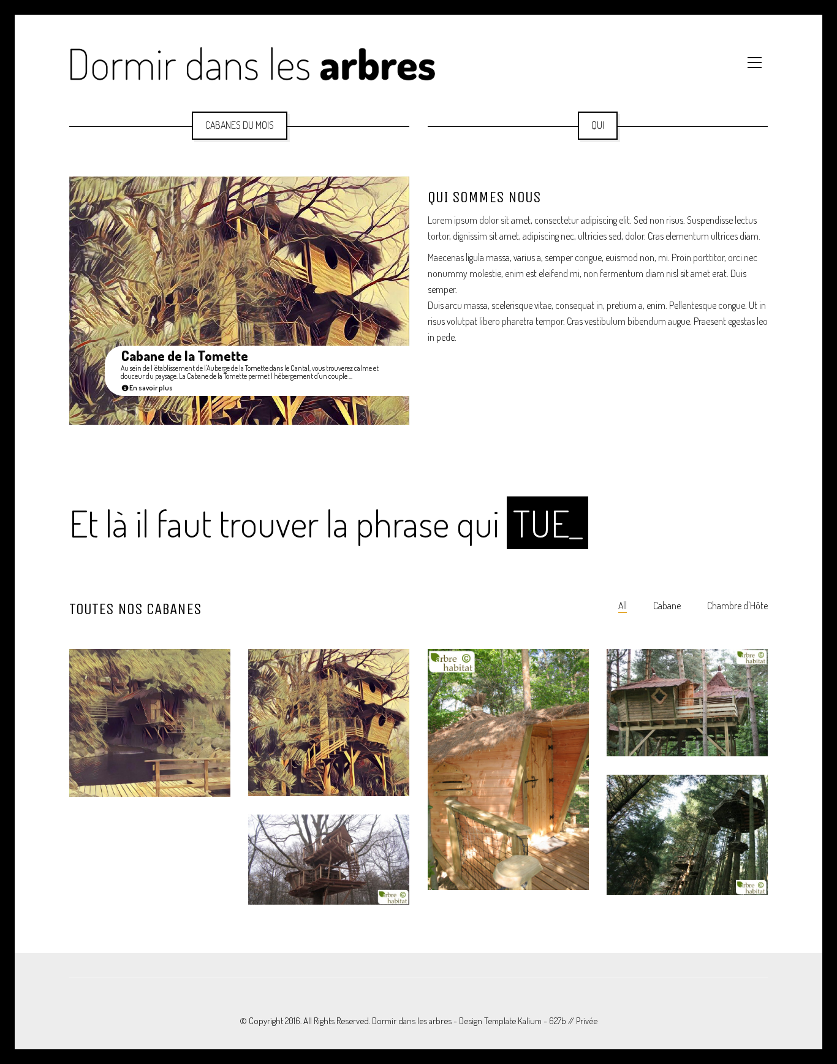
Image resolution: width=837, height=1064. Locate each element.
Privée (586, 1021)
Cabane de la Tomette (184, 356)
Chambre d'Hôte (737, 605)
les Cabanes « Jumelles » (489, 842)
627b (557, 1021)
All (622, 605)
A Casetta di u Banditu (136, 748)
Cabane (667, 605)
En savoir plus (150, 388)
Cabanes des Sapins (669, 847)
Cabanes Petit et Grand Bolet (680, 708)
